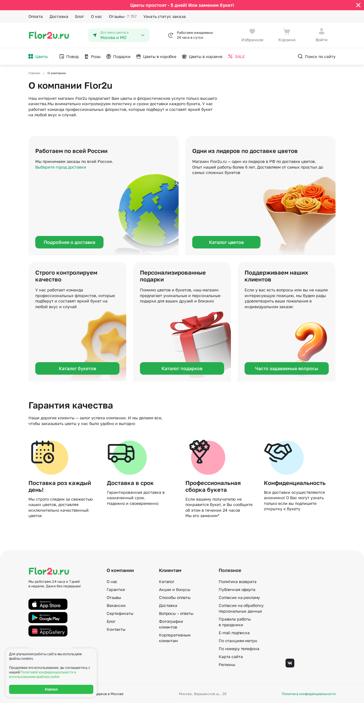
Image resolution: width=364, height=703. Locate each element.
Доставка (58, 16)
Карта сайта (231, 656)
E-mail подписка (234, 632)
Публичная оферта (237, 589)
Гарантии (116, 589)
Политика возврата (238, 581)
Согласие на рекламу (239, 597)
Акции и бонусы (174, 589)
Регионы (227, 664)
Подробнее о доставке (69, 242)
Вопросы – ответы (176, 613)
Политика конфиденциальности (309, 694)
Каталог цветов (226, 242)
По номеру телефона (239, 648)
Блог (79, 16)
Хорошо (51, 689)
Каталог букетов (77, 368)
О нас (96, 16)
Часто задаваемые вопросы (286, 368)
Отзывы (122, 16)
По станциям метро (238, 640)
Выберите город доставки (60, 167)
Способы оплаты (175, 597)
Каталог (166, 581)
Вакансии (116, 605)
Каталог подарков (182, 368)
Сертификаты (120, 613)
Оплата (35, 16)
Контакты (116, 629)
